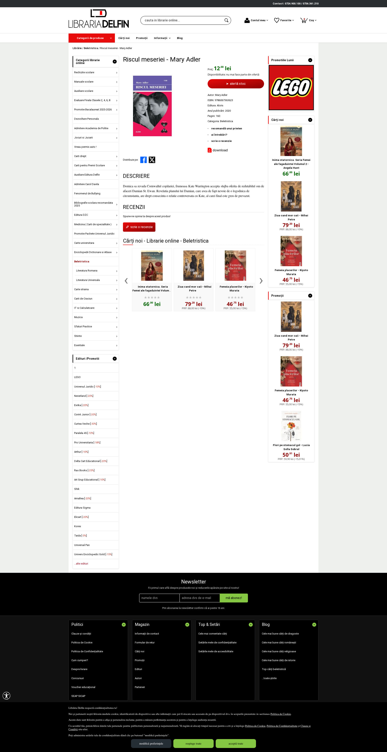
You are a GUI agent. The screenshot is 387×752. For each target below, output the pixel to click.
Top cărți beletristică (274, 669)
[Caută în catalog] (226, 20)
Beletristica (226, 121)
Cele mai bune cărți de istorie (278, 660)
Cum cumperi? (79, 660)
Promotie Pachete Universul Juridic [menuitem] (94, 233)
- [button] (114, 62)
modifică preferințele (151, 743)
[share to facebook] (143, 160)
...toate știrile (269, 678)
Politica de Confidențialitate (282, 726)
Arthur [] (81, 451)
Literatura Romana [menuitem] (86, 270)
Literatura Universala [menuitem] (88, 280)
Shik (76, 488)
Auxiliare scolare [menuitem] (83, 90)
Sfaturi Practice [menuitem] (83, 326)
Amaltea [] (82, 498)
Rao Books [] (84, 470)
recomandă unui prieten (226, 128)
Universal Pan (82, 545)
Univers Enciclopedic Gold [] (93, 554)
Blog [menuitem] (180, 38)
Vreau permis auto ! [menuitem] (85, 146)
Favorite (285, 20)
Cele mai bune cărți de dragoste (280, 633)
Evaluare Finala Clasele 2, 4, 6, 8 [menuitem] (92, 100)
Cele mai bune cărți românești (279, 642)
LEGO (77, 377)
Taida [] (80, 535)
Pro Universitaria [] (87, 442)
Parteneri (140, 687)
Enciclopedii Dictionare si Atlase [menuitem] (92, 252)
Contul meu (258, 20)
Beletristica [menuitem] (81, 261)
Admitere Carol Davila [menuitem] (86, 184)
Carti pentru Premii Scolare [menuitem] (89, 165)
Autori (138, 678)
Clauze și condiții (81, 633)
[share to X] (152, 160)
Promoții (140, 660)
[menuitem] (92, 38)
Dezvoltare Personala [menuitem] (86, 118)
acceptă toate (236, 743)
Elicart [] (81, 516)
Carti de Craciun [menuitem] (83, 298)
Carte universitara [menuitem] (84, 242)
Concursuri (77, 678)
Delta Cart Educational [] (90, 461)
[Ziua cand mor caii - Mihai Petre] (193, 265)
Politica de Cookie (280, 714)
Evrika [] (81, 405)
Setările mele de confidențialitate (217, 642)
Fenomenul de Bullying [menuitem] (87, 193)
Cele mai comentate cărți (212, 633)
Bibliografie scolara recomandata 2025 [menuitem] (93, 204)
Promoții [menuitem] (142, 38)
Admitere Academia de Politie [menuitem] (91, 128)
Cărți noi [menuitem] (124, 38)
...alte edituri (81, 563)
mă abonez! (234, 598)
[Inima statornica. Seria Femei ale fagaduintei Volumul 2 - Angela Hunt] (152, 265)
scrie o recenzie (221, 140)
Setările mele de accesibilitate (215, 651)
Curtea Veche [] (85, 423)
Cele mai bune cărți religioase (279, 651)
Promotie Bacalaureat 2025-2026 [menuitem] (93, 109)
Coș (309, 19)
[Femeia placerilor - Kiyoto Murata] (235, 265)
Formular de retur (145, 642)
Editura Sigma (82, 507)
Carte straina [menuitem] (81, 289)
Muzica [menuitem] (78, 317)
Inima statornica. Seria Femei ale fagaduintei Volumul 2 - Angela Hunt (152, 290)
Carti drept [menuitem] (80, 156)
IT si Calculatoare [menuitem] (84, 307)
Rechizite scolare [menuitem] (84, 72)
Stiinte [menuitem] (78, 335)
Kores (77, 526)
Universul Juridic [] (87, 386)
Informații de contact (147, 633)
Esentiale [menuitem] (79, 345)
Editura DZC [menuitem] (81, 214)
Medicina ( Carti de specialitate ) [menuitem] (92, 224)
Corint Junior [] (85, 414)
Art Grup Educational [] (89, 479)
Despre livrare (79, 669)
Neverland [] (83, 395)
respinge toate (193, 743)
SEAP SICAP (78, 696)
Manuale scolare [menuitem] (83, 81)
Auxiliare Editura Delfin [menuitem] (87, 174)
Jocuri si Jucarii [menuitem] (83, 137)
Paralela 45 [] (84, 433)
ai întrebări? (219, 134)
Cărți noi (139, 651)
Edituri (138, 669)
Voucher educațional (83, 687)
